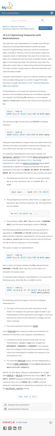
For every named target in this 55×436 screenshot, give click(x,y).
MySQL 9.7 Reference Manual (14, 27)
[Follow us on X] (10, 429)
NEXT (34, 397)
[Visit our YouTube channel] (19, 429)
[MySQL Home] (8, 6)
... (27, 27)
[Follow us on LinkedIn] (15, 429)
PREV (21, 397)
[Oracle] (9, 422)
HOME (26, 397)
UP (30, 397)
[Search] (42, 20)
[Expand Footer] (50, 423)
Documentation (10, 13)
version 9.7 (44, 28)
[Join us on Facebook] (5, 429)
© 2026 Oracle (21, 422)
